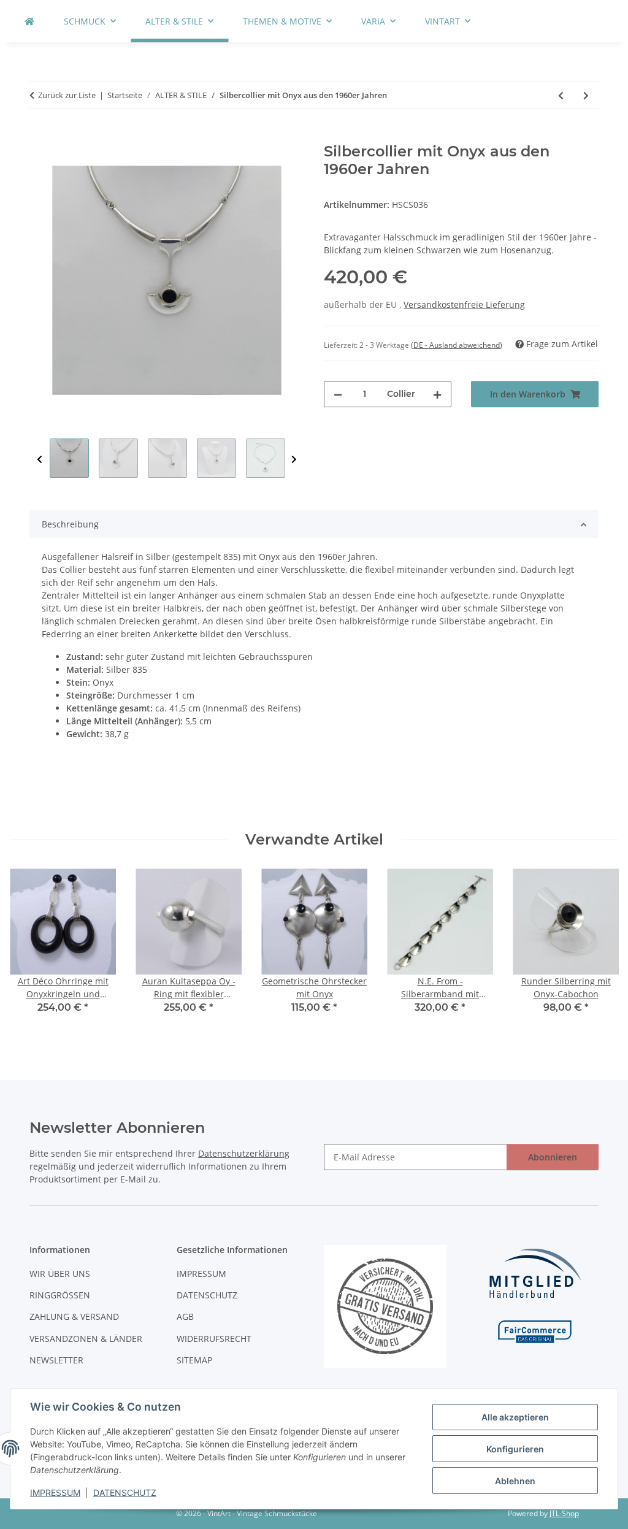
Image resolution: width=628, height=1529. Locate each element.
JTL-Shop (564, 1513)
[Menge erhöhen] (437, 394)
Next (294, 460)
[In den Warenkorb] (39, 136)
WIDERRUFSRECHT (214, 1338)
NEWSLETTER (56, 1360)
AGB (185, 1316)
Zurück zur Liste (67, 95)
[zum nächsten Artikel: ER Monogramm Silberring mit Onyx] (586, 95)
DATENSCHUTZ (124, 1492)
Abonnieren (552, 1157)
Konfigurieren (515, 1449)
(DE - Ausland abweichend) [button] (456, 345)
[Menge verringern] (337, 394)
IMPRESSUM (55, 1492)
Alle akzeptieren (515, 1417)
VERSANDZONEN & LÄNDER (85, 1338)
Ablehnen (515, 1481)
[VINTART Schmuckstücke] (29, 21)
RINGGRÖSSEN (59, 1295)
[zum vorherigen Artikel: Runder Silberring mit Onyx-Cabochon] (560, 95)
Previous (39, 460)
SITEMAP (194, 1360)
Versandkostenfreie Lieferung (464, 304)
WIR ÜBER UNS (59, 1273)
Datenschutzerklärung (243, 1153)
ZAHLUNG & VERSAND (74, 1316)
